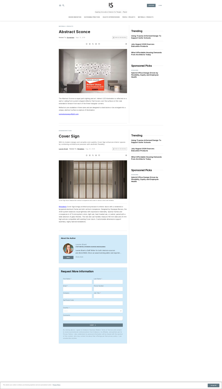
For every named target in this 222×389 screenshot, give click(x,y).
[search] (63, 5)
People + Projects (128, 17)
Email (65, 286)
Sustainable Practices (92, 17)
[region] (111, 385)
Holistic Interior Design (111, 17)
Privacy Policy (56, 385)
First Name (67, 279)
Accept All (213, 385)
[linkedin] (90, 44)
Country (66, 308)
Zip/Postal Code (68, 300)
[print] (126, 44)
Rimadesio (80, 149)
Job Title (97, 293)
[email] (99, 44)
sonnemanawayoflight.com (69, 114)
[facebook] (86, 44)
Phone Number (99, 286)
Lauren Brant (63, 149)
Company (66, 293)
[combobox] (93, 311)
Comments (66, 315)
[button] (60, 5)
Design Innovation (75, 17)
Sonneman (70, 37)
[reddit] (96, 44)
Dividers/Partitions (65, 130)
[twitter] (93, 44)
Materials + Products (145, 17)
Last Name (98, 279)
